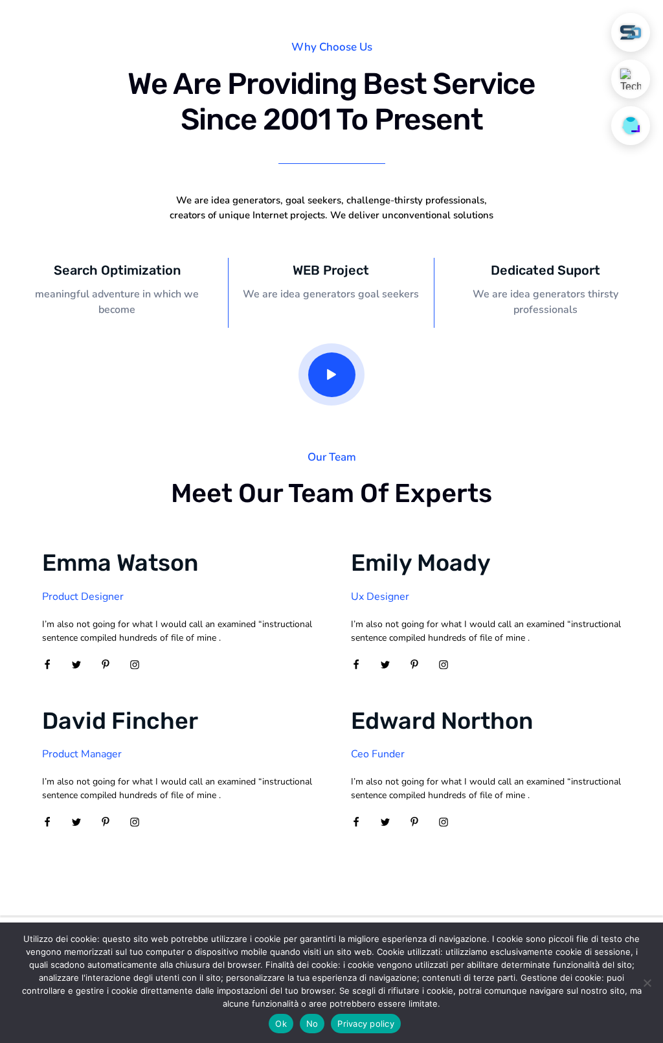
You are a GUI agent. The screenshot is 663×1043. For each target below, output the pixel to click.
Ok (281, 1023)
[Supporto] (630, 125)
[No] (646, 982)
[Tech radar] (630, 79)
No (312, 1023)
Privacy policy (365, 1023)
